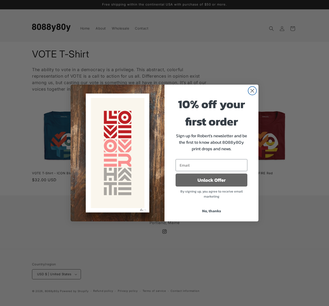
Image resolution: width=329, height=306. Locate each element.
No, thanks (211, 211)
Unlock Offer (211, 180)
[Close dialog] (252, 91)
